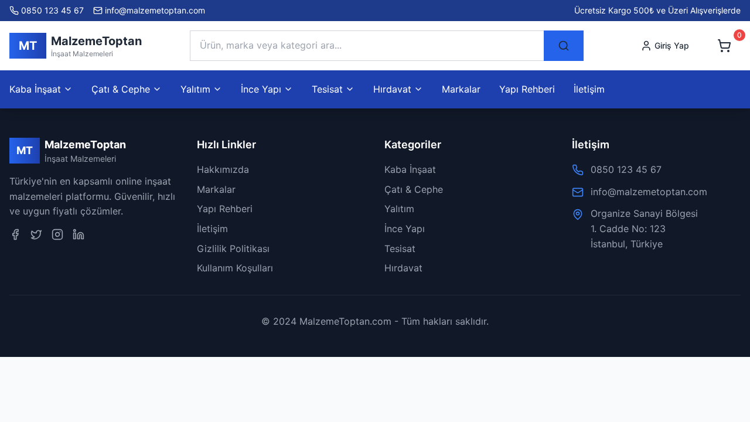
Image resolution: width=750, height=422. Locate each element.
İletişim (589, 89)
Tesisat (399, 248)
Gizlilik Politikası (233, 248)
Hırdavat (403, 268)
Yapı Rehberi (527, 89)
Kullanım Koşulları (235, 268)
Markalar (461, 89)
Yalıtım (399, 209)
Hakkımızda (223, 169)
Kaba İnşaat (410, 169)
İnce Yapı (404, 228)
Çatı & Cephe (413, 189)
